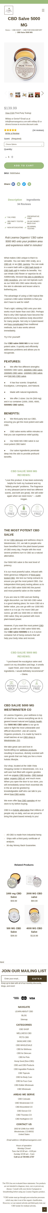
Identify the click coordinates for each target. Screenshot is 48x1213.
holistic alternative (21, 810)
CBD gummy (24, 264)
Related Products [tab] (24, 865)
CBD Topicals (24, 1073)
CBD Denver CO (24, 1111)
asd (13, 184)
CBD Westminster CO (24, 1103)
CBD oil (7, 264)
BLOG (24, 1015)
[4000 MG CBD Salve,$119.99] (34, 914)
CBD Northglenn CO (24, 1119)
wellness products (28, 750)
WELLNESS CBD (24, 1033)
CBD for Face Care (24, 1081)
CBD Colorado (24, 1099)
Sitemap (24, 1019)
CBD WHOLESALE (24, 1045)
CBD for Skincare (24, 1053)
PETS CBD (24, 1037)
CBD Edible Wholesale (24, 1085)
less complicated (16, 324)
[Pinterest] (29, 184)
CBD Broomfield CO (24, 1107)
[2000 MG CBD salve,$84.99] (34, 879)
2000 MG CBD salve (34, 895)
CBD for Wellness (24, 1049)
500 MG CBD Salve (14, 930)
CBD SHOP (24, 1029)
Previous (5, 93)
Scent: (12, 139)
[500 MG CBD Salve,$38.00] (13, 914)
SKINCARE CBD (24, 1041)
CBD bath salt (10, 270)
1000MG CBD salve (33, 373)
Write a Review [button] (12, 133)
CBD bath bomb (31, 267)
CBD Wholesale (24, 1089)
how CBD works (17, 794)
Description (15, 199)
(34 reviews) (38, 130)
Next (42, 93)
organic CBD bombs (21, 775)
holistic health (35, 721)
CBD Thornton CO (24, 1115)
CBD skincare (16, 540)
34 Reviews (24, 204)
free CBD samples (26, 800)
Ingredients (33, 199)
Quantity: (8, 149)
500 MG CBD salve (17, 376)
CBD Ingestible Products (24, 1069)
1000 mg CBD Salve (13, 895)
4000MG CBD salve (33, 370)
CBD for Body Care (24, 1077)
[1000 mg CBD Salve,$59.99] (13, 879)
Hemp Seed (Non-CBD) (24, 1061)
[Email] (18, 184)
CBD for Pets (24, 1057)
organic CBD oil (17, 778)
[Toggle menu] (43, 10)
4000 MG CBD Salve (34, 930)
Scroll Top (44, 1209)
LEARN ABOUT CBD (24, 1011)
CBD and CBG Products (24, 1065)
